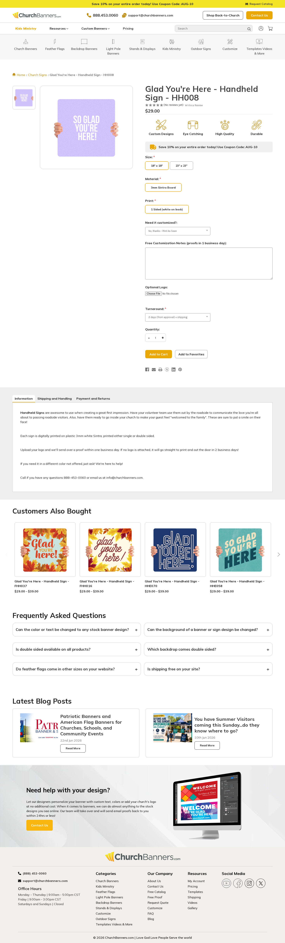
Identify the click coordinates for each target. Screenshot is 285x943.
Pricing (128, 28)
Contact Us (259, 15)
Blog (151, 919)
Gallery (193, 908)
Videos (192, 903)
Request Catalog (261, 4)
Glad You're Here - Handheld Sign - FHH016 (107, 583)
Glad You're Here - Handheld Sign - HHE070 (172, 583)
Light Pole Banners (109, 897)
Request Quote (158, 903)
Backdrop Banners (109, 903)
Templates (195, 892)
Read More (73, 748)
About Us (154, 881)
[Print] (160, 369)
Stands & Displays (109, 908)
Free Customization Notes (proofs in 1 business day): (186, 243)
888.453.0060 (105, 15)
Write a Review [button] (194, 105)
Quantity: (152, 329)
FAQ (151, 913)
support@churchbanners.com (150, 15)
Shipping (194, 897)
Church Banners (107, 881)
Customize (103, 913)
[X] (167, 369)
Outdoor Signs (106, 919)
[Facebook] (147, 369)
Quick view (45, 545)
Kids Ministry (25, 28)
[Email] (154, 369)
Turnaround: (155, 309)
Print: (150, 201)
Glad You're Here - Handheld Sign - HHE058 (237, 583)
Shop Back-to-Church (222, 15)
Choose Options (45, 554)
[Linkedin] (173, 369)
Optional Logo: (156, 287)
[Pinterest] (180, 369)
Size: (150, 157)
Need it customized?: (161, 222)
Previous (7, 555)
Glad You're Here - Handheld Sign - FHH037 (42, 583)
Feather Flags (105, 892)
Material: (153, 179)
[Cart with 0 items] (270, 28)
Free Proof (155, 897)
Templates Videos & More (114, 924)
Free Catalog (157, 892)
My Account (196, 881)
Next (278, 555)
